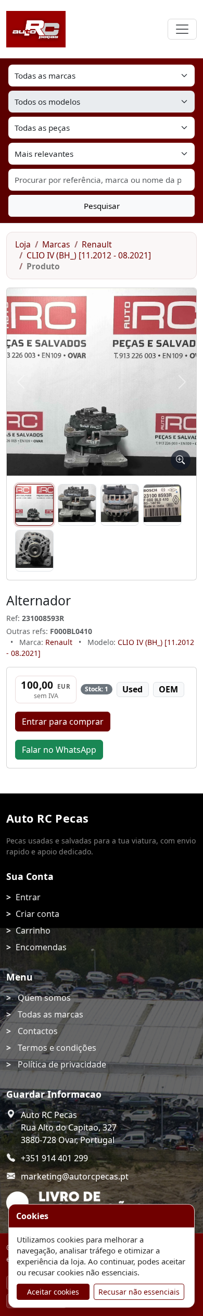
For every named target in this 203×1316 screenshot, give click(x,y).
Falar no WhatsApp (59, 749)
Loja (23, 244)
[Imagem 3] (119, 505)
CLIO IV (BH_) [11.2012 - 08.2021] (89, 255)
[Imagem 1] (34, 505)
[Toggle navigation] (182, 29)
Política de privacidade (62, 1064)
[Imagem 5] (34, 551)
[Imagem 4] (162, 505)
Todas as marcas (50, 1014)
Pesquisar (102, 206)
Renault (97, 244)
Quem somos (44, 997)
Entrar (28, 897)
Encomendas (41, 947)
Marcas (56, 244)
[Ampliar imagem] (181, 460)
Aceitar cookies (53, 1292)
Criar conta (37, 914)
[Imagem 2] (77, 505)
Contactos (38, 1031)
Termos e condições (57, 1047)
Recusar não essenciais (139, 1292)
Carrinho (33, 930)
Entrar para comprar (63, 721)
